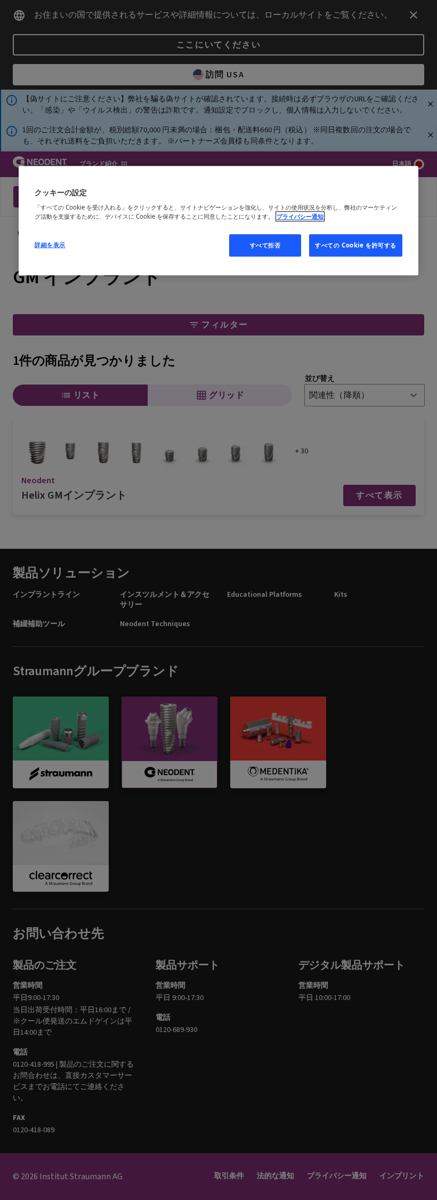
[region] (218, 221)
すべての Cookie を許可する (355, 245)
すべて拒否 (265, 245)
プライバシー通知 (300, 216)
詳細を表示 (50, 245)
